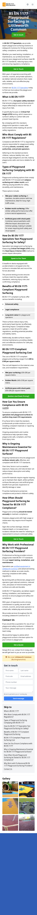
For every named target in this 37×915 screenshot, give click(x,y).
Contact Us (8, 769)
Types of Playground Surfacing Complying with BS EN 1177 (15, 721)
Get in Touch (18, 69)
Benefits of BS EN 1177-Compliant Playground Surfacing (16, 733)
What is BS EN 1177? (11, 711)
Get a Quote (18, 645)
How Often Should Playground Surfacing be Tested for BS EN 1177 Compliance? (17, 757)
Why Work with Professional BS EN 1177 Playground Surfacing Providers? (18, 764)
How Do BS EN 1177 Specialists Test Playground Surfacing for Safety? (17, 727)
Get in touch (18, 35)
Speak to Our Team (18, 258)
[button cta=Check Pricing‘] (18, 396)
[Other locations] (28, 4)
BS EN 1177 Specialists (20, 88)
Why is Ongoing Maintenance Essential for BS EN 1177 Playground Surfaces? (18, 750)
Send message (18, 698)
